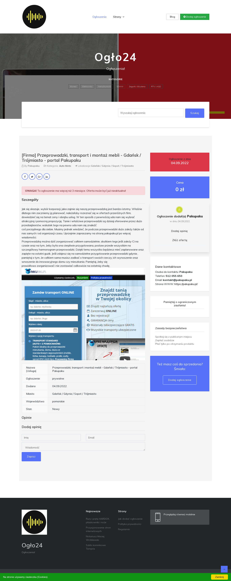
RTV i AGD (156, 86)
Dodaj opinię (179, 231)
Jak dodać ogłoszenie (130, 518)
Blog (172, 16)
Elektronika (87, 86)
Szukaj (194, 113)
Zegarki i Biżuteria (137, 86)
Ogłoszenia (99, 16)
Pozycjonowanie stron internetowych (98, 529)
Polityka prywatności (129, 524)
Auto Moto (65, 165)
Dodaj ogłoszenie (196, 16)
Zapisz (31, 456)
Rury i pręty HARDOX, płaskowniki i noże (98, 520)
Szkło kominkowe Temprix (96, 547)
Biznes (73, 86)
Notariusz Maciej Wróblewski (95, 538)
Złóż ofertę (179, 240)
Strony (117, 16)
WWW (120, 86)
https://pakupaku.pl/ (186, 284)
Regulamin (124, 529)
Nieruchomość (104, 86)
